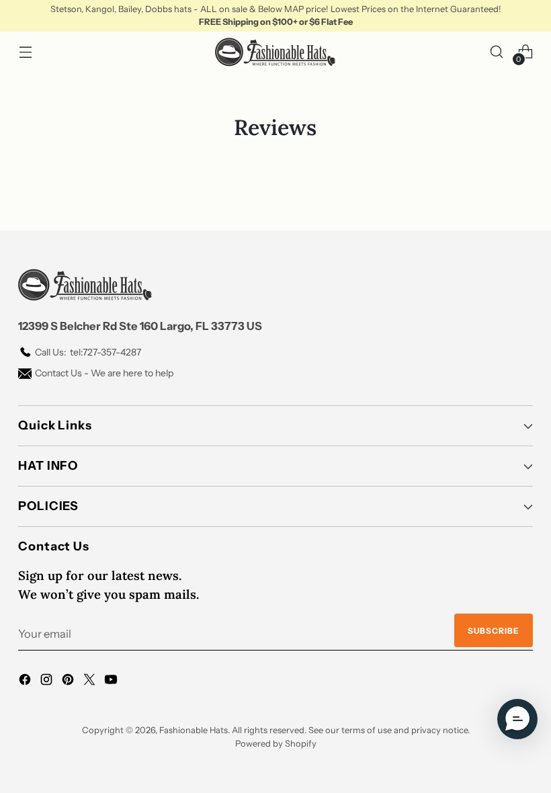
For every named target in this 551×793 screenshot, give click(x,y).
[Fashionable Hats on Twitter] (91, 682)
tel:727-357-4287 (88, 352)
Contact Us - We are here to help (104, 373)
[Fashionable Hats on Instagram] (48, 682)
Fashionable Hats (193, 730)
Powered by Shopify (275, 744)
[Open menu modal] (25, 52)
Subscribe (493, 631)
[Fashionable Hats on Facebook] (26, 682)
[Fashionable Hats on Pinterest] (69, 682)
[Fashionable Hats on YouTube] (112, 682)
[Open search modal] (497, 52)
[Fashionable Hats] (275, 52)
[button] (517, 719)
